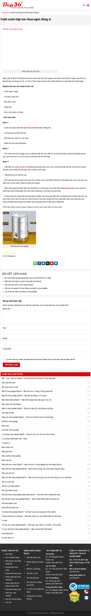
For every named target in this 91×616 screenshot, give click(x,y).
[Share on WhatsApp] (35, 263)
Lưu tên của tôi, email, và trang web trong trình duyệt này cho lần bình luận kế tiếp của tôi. (40, 359)
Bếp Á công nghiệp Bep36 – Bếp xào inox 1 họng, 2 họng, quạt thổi (27, 391)
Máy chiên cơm (7, 447)
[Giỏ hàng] (88, 5)
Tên (5, 328)
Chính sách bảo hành (13, 573)
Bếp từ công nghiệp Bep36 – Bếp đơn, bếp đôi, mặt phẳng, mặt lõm (27, 408)
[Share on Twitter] (43, 263)
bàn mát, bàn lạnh (31, 128)
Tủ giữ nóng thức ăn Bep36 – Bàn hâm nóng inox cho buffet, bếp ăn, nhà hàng (31, 516)
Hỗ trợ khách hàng (12, 557)
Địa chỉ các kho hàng (13, 599)
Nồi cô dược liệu (8, 482)
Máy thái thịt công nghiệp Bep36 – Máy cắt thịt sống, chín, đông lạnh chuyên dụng (33, 469)
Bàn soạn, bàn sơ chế (10, 387)
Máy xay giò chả (8, 473)
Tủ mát (4, 520)
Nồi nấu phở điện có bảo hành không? (19, 285)
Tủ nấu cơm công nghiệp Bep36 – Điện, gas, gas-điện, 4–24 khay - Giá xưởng (31, 525)
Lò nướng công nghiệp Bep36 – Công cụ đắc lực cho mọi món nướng (28, 434)
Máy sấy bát (6, 460)
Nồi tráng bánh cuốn (9, 503)
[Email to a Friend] (47, 263)
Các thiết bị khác (8, 413)
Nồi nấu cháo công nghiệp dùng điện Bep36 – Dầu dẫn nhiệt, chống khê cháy (31, 495)
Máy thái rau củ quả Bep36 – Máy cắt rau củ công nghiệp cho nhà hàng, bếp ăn (32, 464)
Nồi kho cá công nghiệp (11, 486)
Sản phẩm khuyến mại (10, 508)
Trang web (7, 349)
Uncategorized (7, 533)
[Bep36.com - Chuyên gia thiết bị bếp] (21, 5)
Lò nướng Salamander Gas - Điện (14, 439)
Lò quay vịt (6, 443)
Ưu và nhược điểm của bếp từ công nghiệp (21, 292)
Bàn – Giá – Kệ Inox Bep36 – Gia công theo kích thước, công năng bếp (28, 378)
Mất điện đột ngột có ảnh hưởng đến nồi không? (23, 281)
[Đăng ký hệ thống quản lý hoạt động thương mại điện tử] (79, 587)
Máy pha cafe (7, 451)
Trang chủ (5, 12)
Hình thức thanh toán (13, 589)
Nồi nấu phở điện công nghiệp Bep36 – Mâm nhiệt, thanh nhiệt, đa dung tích (30, 499)
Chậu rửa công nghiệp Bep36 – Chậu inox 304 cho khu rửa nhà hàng (27, 417)
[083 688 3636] (72, 591)
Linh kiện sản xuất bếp (10, 430)
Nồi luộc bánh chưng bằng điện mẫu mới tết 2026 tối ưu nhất (28, 278)
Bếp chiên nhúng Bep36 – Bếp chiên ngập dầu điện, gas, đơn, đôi (26, 400)
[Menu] (84, 5)
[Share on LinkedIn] (56, 263)
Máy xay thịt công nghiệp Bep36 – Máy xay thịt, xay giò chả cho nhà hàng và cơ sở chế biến (36, 477)
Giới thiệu (9, 554)
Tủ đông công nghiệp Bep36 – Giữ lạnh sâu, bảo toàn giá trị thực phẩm (29, 512)
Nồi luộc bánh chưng (9, 490)
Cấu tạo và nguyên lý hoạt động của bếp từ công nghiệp (26, 288)
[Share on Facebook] (39, 263)
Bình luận (7, 309)
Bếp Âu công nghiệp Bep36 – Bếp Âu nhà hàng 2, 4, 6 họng (24, 396)
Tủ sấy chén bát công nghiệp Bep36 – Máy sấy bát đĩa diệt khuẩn (27, 529)
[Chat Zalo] (72, 597)
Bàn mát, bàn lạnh (8, 383)
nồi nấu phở (22, 170)
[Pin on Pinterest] (52, 263)
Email (5, 338)
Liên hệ (8, 602)
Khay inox (5, 426)
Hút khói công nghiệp (10, 421)
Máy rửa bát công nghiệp (11, 456)
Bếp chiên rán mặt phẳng (11, 404)
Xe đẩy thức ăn (7, 538)
